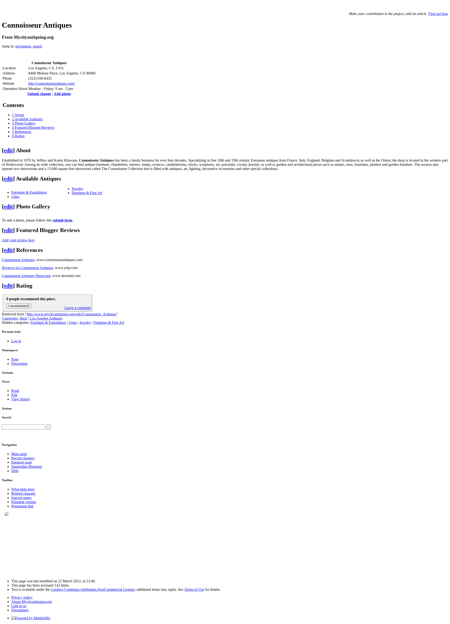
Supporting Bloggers (26, 467)
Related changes (23, 493)
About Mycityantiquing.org (31, 602)
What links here (22, 489)
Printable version (23, 502)
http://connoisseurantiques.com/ (51, 83)
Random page (21, 462)
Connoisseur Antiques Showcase (26, 276)
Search (6, 417)
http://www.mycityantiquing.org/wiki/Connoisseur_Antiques (71, 314)
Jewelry (77, 189)
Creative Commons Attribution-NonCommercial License (93, 589)
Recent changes (22, 458)
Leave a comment (77, 308)
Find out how (438, 14)
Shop (23, 318)
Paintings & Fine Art (87, 193)
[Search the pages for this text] (48, 427)
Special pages (21, 498)
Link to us (18, 606)
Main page (19, 454)
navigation (23, 46)
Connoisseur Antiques (18, 260)
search (37, 46)
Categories (10, 318)
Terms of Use (194, 589)
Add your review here (18, 240)
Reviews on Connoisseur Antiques (27, 268)
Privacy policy (22, 597)
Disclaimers (20, 610)
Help (15, 471)
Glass (15, 197)
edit (8, 150)
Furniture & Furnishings (29, 192)
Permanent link (22, 506)
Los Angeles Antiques (46, 318)
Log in (16, 341)
